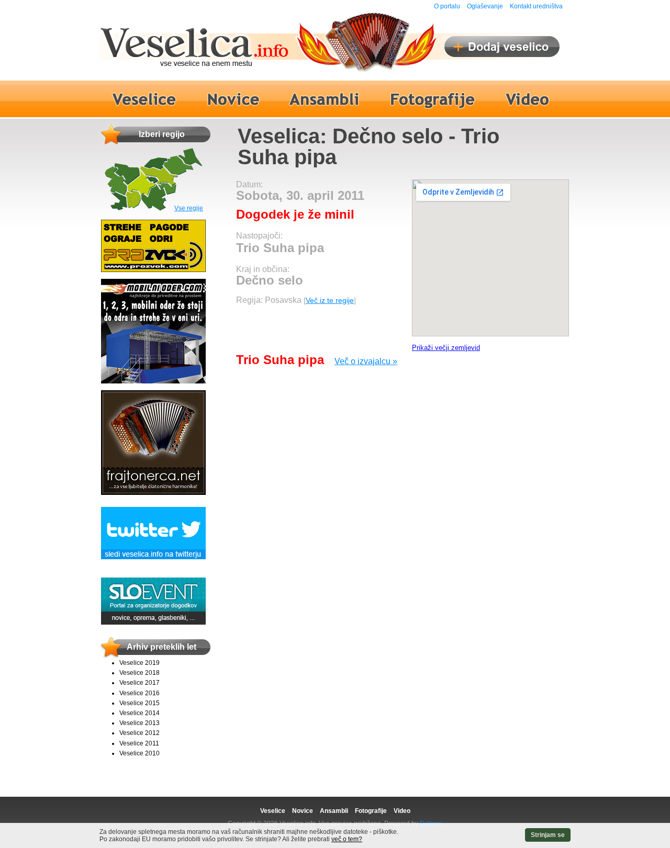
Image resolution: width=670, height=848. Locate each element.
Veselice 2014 (139, 713)
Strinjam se (548, 835)
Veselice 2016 (139, 693)
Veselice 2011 (139, 743)
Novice (302, 811)
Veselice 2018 (139, 672)
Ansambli (334, 811)
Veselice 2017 (139, 682)
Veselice (272, 811)
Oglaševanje (485, 6)
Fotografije (371, 811)
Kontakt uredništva (536, 6)
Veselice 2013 (139, 723)
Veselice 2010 (139, 753)
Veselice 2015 (139, 703)
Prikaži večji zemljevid (446, 348)
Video (402, 811)
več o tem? (346, 839)
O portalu (447, 6)
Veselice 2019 (139, 662)
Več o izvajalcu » (365, 361)
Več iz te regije (330, 300)
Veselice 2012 (139, 733)
